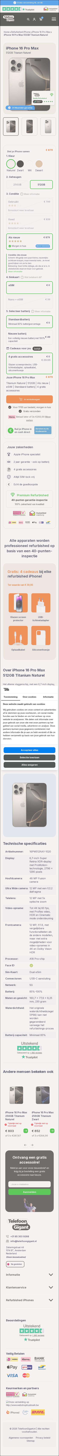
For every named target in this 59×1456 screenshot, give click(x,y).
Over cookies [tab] (29, 697)
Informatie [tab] (48, 697)
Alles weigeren (29, 764)
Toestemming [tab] (11, 697)
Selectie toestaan (29, 757)
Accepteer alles (29, 750)
